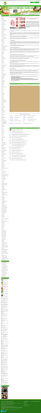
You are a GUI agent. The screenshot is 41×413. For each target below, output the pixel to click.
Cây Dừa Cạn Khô (3, 47)
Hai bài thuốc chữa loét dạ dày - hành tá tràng (5, 284)
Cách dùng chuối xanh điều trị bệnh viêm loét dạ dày (5, 282)
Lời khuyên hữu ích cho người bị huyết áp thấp (5, 362)
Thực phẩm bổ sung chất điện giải (15, 150)
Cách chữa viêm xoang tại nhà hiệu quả (16, 139)
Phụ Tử (2, 71)
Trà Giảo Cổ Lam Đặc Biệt (4, 20)
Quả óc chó (3, 95)
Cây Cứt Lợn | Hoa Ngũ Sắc (4, 34)
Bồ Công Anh (3, 225)
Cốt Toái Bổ (3, 42)
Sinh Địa (2, 146)
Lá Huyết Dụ (3, 62)
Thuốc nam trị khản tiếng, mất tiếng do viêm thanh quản (5, 375)
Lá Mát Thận (3, 19)
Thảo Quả (2, 103)
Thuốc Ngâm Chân (3, 75)
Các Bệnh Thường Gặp (4, 262)
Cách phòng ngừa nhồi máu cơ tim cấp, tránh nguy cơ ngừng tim (5, 302)
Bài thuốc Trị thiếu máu (14, 148)
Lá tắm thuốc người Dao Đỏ (4, 211)
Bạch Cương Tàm (3, 151)
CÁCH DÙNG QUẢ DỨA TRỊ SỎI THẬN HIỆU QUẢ (5, 309)
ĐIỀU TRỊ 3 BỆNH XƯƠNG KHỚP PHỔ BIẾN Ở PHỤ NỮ (5, 373)
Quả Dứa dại (3, 240)
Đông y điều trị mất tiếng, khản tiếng (15, 147)
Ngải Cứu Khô (3, 165)
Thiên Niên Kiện (3, 52)
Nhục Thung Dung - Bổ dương (4, 183)
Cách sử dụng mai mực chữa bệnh (15, 131)
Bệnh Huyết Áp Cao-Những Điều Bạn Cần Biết (5, 346)
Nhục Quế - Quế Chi (3, 57)
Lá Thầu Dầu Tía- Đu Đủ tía (4, 123)
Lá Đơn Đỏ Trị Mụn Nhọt (4, 160)
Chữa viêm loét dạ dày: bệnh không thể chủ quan (5, 286)
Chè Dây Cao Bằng (3, 28)
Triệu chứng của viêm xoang (5, 323)
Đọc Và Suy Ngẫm (3, 276)
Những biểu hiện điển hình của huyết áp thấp (5, 336)
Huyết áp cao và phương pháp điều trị (5, 348)
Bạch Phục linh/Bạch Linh (4, 122)
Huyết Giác (3, 132)
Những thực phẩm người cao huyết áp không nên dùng (5, 359)
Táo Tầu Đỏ (3, 226)
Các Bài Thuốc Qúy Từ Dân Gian (5, 266)
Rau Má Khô (3, 33)
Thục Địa (2, 118)
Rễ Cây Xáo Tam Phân (4, 24)
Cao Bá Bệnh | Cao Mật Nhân (4, 29)
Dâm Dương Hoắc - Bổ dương (4, 184)
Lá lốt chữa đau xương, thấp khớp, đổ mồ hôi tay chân (5, 382)
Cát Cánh (2, 113)
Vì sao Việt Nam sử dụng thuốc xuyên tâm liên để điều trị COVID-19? (5, 304)
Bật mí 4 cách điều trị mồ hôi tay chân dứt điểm (5, 384)
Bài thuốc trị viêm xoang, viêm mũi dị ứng (5, 315)
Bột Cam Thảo (3, 94)
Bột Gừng (2, 104)
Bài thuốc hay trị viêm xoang (14, 137)
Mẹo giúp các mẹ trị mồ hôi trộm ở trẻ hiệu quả (5, 380)
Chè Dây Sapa (3, 203)
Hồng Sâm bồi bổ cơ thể (4, 212)
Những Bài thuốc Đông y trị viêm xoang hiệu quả (5, 329)
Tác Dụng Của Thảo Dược (4, 272)
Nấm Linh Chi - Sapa (3, 230)
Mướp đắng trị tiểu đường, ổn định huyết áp (5, 353)
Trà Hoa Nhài (3, 188)
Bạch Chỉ (2, 89)
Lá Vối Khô (3, 109)
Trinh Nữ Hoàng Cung (4, 189)
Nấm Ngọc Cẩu (3, 99)
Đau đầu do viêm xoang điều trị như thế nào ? (5, 318)
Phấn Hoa (2, 108)
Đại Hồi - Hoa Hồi (3, 67)
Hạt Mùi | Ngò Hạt (3, 48)
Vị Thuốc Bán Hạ (3, 164)
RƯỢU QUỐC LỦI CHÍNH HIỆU (5, 249)
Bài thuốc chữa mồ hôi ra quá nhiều (15, 153)
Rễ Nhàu (2, 85)
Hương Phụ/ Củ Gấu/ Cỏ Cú (4, 150)
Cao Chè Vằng (3, 43)
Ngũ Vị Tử (3, 61)
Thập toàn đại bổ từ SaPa (4, 250)
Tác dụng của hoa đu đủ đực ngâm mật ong (5, 300)
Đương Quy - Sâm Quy (4, 117)
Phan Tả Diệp (3, 80)
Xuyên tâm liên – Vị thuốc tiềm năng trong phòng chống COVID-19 (5, 299)
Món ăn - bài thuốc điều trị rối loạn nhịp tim (5, 306)
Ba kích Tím (3, 76)
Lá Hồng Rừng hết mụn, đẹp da (4, 192)
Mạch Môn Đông (3, 137)
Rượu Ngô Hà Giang (3, 259)
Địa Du (2, 90)
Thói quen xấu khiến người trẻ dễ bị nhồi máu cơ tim (5, 296)
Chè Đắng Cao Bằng (3, 202)
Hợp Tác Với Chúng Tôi (4, 275)
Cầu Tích (2, 156)
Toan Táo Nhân (3, 131)
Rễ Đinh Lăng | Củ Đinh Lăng (4, 221)
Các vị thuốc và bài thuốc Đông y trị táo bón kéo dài (5, 293)
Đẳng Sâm (2, 56)
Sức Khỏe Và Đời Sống (4, 271)
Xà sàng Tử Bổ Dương (4, 178)
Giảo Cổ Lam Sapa (3, 179)
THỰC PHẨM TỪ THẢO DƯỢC (5, 245)
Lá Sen (2, 217)
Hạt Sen (2, 127)
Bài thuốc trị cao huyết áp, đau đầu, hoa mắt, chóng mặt (5, 345)
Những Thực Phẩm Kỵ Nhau (4, 267)
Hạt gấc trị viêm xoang (5, 316)
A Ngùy (2, 141)
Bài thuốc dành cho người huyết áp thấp (5, 338)
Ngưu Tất (2, 53)
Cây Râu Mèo (3, 66)
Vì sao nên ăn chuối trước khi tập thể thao (16, 145)
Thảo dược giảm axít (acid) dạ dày (15, 129)
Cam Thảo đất (3, 198)
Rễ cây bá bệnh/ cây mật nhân (4, 207)
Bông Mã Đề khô (3, 216)
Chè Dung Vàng (3, 193)
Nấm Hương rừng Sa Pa (4, 231)
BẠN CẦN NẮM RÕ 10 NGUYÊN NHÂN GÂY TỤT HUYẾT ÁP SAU (5, 334)
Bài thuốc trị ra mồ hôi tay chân (15, 158)
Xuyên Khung (3, 145)
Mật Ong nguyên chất (4, 239)
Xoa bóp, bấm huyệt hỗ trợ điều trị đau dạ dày (5, 366)
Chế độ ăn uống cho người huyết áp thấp (5, 364)
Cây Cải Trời (3, 170)
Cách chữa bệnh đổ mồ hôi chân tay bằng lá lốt (17, 156)
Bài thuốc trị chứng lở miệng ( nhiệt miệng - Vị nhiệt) (5, 367)
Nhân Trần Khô (3, 244)
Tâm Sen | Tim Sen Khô (4, 38)
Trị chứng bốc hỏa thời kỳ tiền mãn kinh (5, 279)
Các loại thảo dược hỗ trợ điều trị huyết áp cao (5, 360)
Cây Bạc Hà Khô (3, 81)
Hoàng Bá (2, 155)
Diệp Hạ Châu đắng (3, 197)
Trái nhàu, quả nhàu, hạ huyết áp (5, 174)
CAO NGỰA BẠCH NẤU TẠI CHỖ (5, 258)
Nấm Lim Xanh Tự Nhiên (4, 235)
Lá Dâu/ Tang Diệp (3, 142)
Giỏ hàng (37, 2)
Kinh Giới (2, 136)
